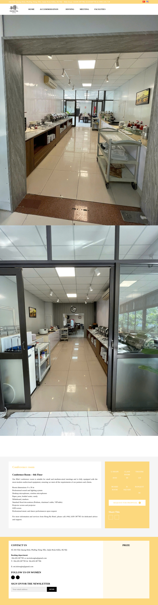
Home (31, 9)
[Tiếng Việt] (144, 1)
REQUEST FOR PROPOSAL (125, 503)
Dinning (70, 9)
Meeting (84, 9)
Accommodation (49, 9)
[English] (147, 1)
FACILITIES (99, 9)
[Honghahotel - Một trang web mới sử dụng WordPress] (16, 9)
